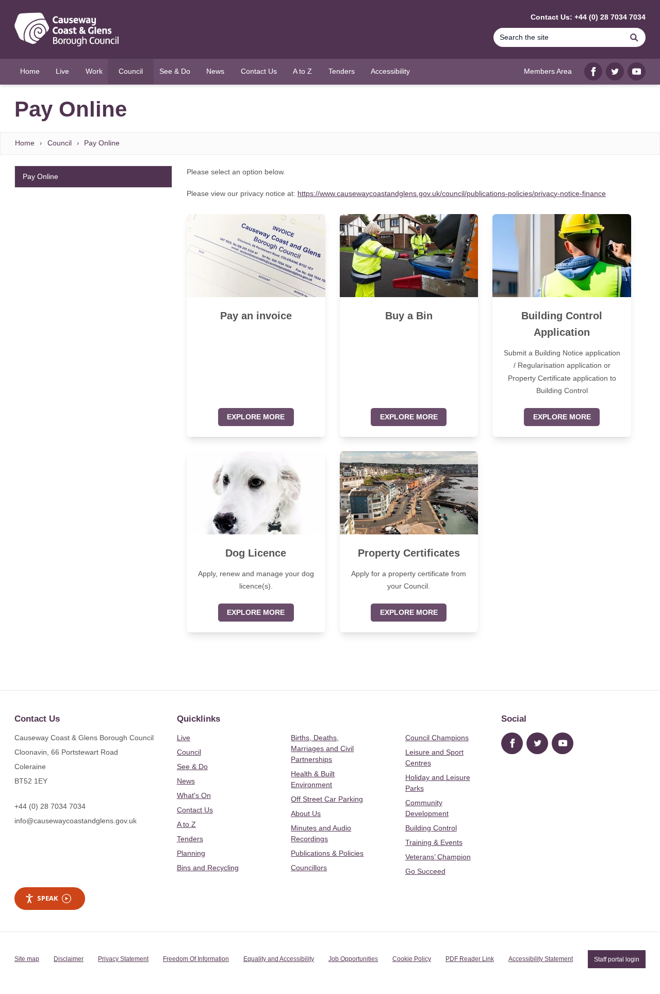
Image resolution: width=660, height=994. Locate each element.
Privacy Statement (123, 959)
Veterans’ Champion (438, 857)
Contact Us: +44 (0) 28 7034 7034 (588, 17)
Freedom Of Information (196, 959)
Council (59, 143)
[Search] (634, 37)
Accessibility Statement (540, 959)
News (186, 781)
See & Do (192, 766)
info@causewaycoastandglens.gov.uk (75, 821)
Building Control (431, 828)
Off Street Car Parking (327, 799)
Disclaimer (69, 959)
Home (25, 143)
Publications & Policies (327, 853)
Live (183, 738)
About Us (306, 813)
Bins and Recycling (208, 867)
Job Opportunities (353, 959)
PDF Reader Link (470, 959)
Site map (26, 959)
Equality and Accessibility (278, 959)
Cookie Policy (411, 959)
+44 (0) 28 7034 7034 (50, 806)
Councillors (309, 867)
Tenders (190, 839)
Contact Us (195, 810)
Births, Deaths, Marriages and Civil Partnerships (322, 748)
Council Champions (437, 738)
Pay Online (102, 143)
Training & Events (434, 842)
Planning (191, 853)
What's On (194, 795)
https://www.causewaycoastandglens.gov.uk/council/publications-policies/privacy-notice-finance (452, 193)
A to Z (186, 824)
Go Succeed (425, 871)
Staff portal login (616, 959)
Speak (47, 898)
